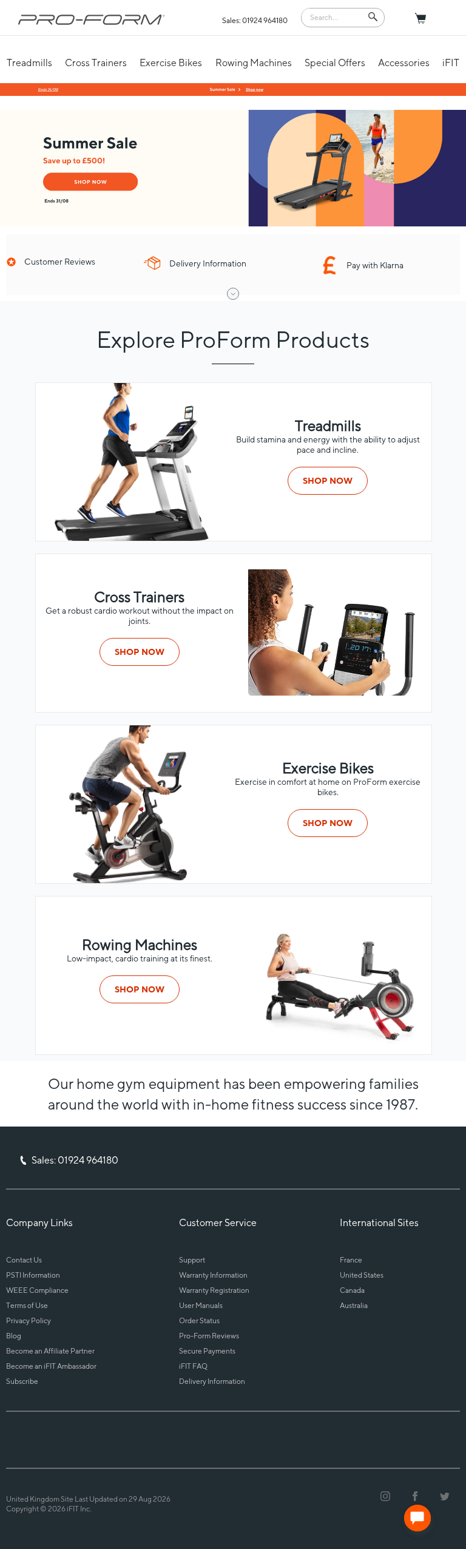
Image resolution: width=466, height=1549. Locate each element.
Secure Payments (207, 1350)
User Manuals (201, 1305)
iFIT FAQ (193, 1366)
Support (192, 1259)
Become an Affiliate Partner (50, 1350)
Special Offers (335, 63)
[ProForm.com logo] (91, 19)
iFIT (450, 63)
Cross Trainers (96, 63)
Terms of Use (27, 1305)
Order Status (199, 1320)
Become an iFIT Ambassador (51, 1366)
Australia (354, 1305)
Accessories (404, 63)
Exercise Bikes (171, 63)
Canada (352, 1290)
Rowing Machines (253, 63)
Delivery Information (212, 1381)
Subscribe (22, 1381)
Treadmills (29, 63)
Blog (13, 1335)
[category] (337, 692)
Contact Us (24, 1259)
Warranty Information (213, 1275)
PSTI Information (33, 1275)
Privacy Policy (28, 1320)
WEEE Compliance (37, 1290)
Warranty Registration (214, 1290)
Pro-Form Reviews (209, 1335)
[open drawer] (233, 294)
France (351, 1259)
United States (361, 1275)
